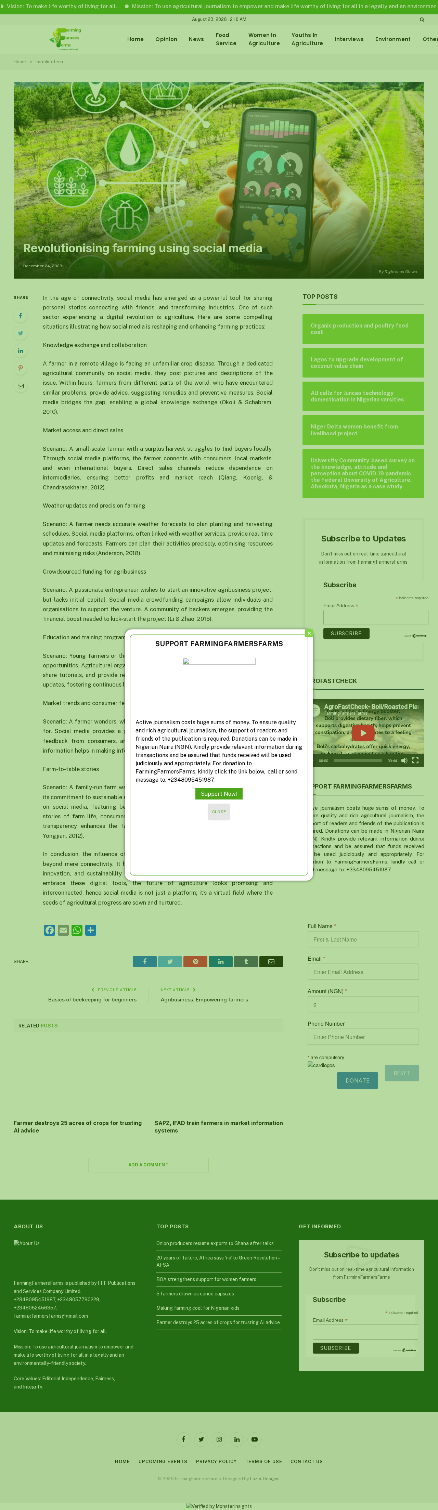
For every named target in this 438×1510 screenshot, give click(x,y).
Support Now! (219, 794)
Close (219, 811)
